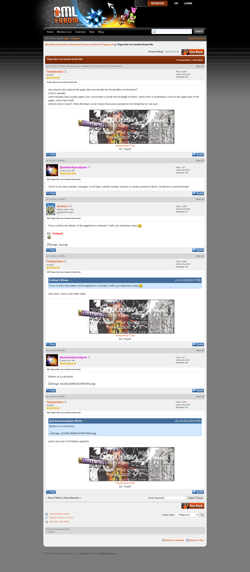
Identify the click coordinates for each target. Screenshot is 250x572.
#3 (203, 199)
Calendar (80, 31)
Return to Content (174, 540)
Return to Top (196, 540)
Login (65, 38)
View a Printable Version (59, 514)
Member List (64, 31)
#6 (203, 397)
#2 (203, 161)
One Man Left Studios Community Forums (67, 44)
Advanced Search (196, 38)
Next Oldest (55, 497)
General (96, 44)
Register (75, 38)
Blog (101, 31)
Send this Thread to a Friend (61, 518)
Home (50, 31)
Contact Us (86, 553)
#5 (203, 350)
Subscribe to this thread (59, 521)
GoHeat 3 (63, 206)
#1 (203, 66)
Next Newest (71, 497)
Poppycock (108, 44)
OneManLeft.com (107, 553)
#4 (203, 256)
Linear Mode (197, 60)
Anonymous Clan (125, 145)
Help (92, 31)
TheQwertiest (115, 66)
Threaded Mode (183, 60)
